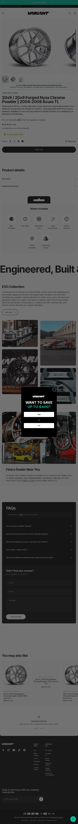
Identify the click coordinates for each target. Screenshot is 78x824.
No (39, 426)
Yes (39, 414)
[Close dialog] (54, 389)
